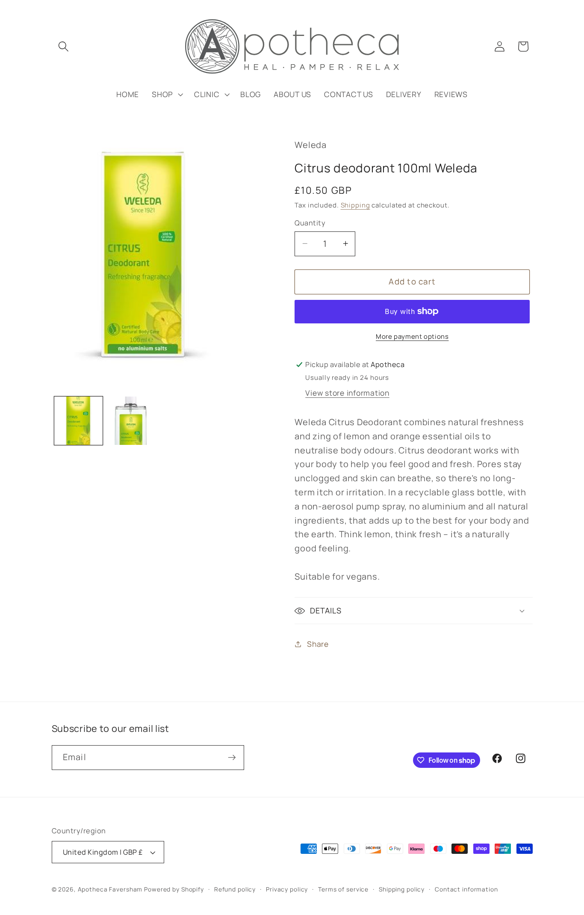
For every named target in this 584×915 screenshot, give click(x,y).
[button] (63, 46)
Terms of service (343, 889)
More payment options (412, 336)
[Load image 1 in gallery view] (78, 421)
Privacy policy (287, 889)
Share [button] (318, 644)
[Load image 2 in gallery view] (132, 421)
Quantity (310, 223)
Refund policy (235, 889)
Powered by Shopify (174, 889)
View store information (347, 393)
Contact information (466, 889)
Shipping (355, 205)
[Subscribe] (232, 757)
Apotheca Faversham (110, 889)
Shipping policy (402, 889)
